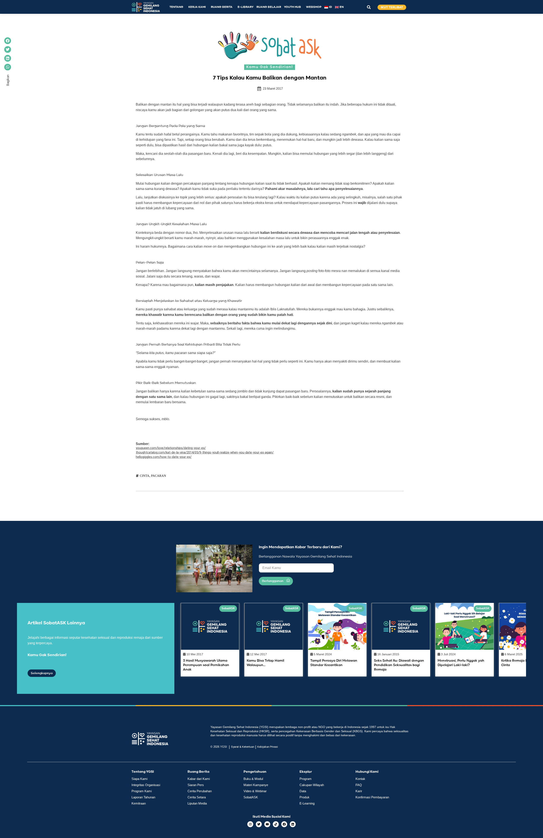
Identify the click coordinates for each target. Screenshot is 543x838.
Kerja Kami (197, 7)
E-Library (245, 7)
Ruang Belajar (268, 7)
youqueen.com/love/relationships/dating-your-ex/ (171, 448)
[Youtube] (267, 824)
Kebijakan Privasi (267, 746)
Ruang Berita (221, 7)
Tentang (176, 7)
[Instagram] (250, 824)
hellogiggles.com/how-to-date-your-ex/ (164, 457)
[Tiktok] (276, 824)
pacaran (158, 475)
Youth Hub (292, 7)
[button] (368, 7)
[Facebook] (284, 824)
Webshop (313, 7)
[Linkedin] (293, 824)
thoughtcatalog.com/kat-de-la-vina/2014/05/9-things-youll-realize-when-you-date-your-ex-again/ (205, 452)
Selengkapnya (42, 673)
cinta (144, 475)
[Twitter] (259, 824)
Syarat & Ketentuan (242, 746)
